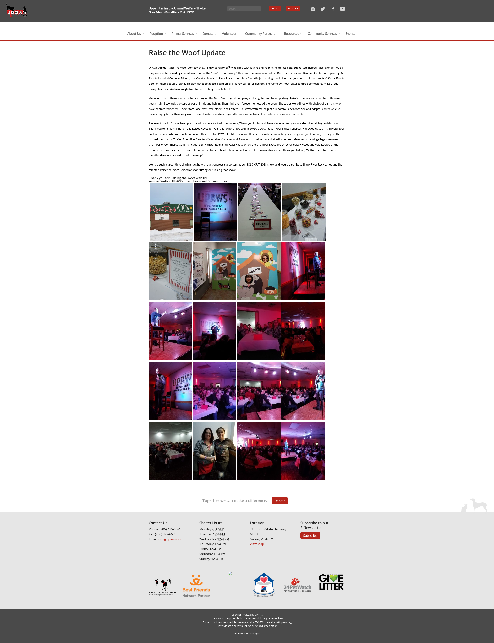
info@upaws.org (170, 539)
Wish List (293, 8)
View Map (257, 544)
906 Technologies (251, 633)
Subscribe (310, 535)
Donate (275, 8)
